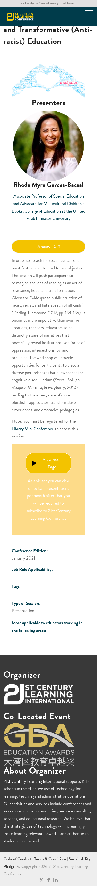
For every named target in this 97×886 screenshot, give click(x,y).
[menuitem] (39, 3)
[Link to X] (41, 880)
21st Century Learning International (34, 781)
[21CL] (40, 16)
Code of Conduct (18, 859)
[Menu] (87, 16)
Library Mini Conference (33, 428)
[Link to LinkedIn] (55, 880)
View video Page (52, 463)
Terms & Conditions (50, 859)
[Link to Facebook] (48, 880)
